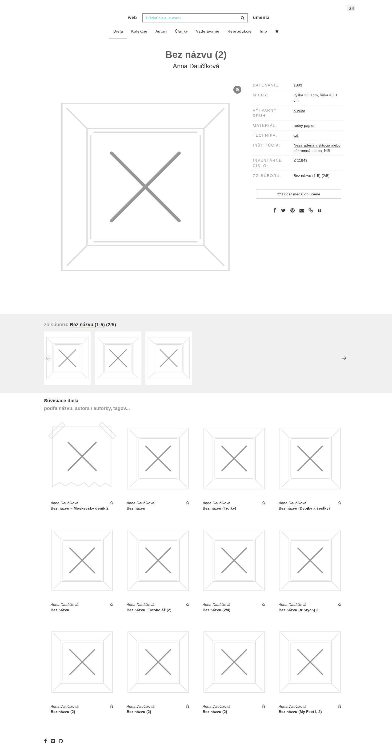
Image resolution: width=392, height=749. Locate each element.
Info (263, 31)
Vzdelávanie (207, 31)
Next (344, 358)
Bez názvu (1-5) (307, 176)
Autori (161, 31)
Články (181, 31)
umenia (261, 17)
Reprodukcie (239, 31)
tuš (296, 135)
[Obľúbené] (277, 31)
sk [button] (352, 8)
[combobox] (195, 17)
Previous (48, 358)
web (132, 17)
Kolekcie (139, 31)
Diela (118, 31)
